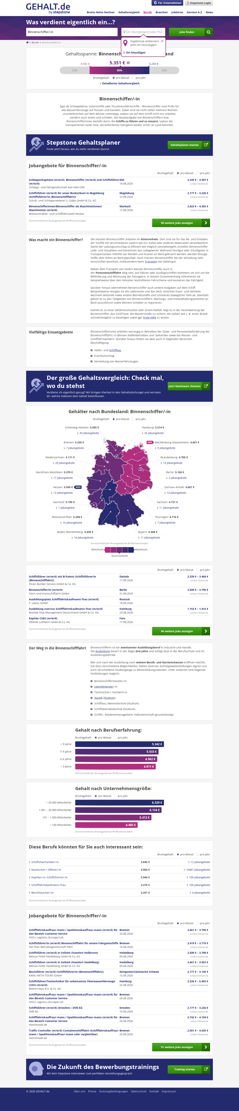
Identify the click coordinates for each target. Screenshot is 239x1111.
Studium (109, 698)
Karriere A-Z (194, 12)
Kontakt (154, 1091)
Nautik (98, 698)
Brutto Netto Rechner (101, 12)
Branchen (162, 12)
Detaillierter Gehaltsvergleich (120, 83)
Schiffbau (115, 350)
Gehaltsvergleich (129, 12)
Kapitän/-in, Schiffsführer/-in (49, 877)
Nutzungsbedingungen (113, 1091)
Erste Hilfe (149, 317)
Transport (151, 261)
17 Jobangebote (63, 478)
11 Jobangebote (150, 537)
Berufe (147, 12)
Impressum (169, 1091)
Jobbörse (177, 12)
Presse (92, 1091)
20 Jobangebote (65, 463)
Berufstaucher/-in (42, 892)
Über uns (79, 1091)
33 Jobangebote (89, 433)
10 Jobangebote (72, 522)
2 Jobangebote (178, 478)
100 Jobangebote (199, 877)
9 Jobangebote (166, 448)
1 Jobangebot (66, 507)
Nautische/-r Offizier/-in (46, 869)
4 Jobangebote (201, 892)
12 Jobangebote (63, 492)
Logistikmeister (103, 686)
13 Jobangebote (172, 463)
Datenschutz (139, 1091)
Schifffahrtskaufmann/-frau (48, 885)
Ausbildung (102, 651)
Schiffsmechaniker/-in (45, 862)
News (209, 12)
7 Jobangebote (75, 448)
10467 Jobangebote (198, 869)
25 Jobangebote (154, 433)
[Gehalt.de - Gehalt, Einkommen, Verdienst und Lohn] (48, 8)
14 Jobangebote (83, 537)
